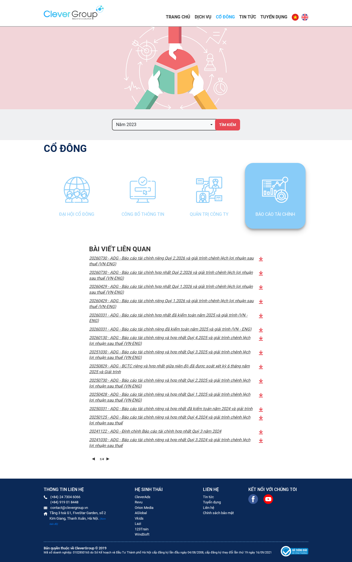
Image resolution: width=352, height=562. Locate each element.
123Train (141, 529)
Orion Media (144, 508)
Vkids (139, 518)
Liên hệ (208, 508)
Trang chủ (178, 17)
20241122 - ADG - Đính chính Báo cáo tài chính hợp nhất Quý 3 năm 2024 (155, 431)
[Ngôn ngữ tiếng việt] (295, 17)
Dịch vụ (203, 17)
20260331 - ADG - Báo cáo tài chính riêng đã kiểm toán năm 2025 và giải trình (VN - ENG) (170, 329)
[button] (164, 124)
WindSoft (142, 534)
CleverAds (142, 497)
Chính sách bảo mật (218, 513)
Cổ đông (225, 17)
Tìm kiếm (227, 124)
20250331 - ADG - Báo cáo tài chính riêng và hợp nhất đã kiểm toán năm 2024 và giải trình (170, 408)
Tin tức (247, 17)
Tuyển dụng (273, 17)
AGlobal (141, 513)
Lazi (138, 524)
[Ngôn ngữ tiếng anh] (304, 17)
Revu (138, 502)
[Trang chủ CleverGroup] (74, 12)
